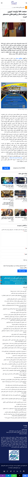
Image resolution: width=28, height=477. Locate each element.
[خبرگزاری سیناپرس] (14, 3)
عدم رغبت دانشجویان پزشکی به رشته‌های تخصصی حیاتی (15, 345)
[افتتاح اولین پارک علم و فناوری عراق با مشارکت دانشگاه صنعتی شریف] (7, 212)
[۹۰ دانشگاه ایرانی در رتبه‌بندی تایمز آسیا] (21, 193)
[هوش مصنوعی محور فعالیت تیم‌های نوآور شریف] (7, 180)
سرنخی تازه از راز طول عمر (21, 404)
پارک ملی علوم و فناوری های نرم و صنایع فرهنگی (18, 431)
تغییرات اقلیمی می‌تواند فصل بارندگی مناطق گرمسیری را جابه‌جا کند (13, 379)
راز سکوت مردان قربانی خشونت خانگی (19, 366)
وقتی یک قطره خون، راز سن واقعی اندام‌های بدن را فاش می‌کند (14, 364)
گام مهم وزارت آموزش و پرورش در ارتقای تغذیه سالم (16, 357)
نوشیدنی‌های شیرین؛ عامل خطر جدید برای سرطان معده (16, 385)
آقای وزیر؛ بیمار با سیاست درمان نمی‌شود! (18, 291)
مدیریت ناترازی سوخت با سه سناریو (19, 355)
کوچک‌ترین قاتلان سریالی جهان (20, 406)
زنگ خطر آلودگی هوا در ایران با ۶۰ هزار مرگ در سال (16, 326)
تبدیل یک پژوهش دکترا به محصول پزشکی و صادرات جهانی (15, 359)
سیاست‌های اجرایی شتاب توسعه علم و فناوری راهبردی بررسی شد (7, 202)
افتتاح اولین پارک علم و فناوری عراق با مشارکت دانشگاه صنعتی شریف (7, 219)
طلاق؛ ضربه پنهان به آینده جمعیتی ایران (18, 334)
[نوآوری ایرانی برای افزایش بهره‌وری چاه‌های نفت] (21, 180)
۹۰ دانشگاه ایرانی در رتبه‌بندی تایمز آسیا (21, 199)
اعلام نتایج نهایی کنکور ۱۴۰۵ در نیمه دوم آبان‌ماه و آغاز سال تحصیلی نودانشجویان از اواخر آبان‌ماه (15, 414)
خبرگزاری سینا (19, 58)
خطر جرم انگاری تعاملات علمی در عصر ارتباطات (16, 7)
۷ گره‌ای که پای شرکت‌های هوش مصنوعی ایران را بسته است (14, 314)
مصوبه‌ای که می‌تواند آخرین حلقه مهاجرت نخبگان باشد (16, 353)
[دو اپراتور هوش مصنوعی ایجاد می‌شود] (21, 212)
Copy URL (6, 168)
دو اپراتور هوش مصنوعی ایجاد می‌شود (21, 218)
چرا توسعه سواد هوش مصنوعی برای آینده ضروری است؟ (15, 417)
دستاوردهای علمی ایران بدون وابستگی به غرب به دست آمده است (13, 389)
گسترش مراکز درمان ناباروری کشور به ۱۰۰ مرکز (17, 362)
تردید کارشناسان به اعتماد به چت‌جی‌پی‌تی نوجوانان (16, 303)
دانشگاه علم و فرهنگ (23, 433)
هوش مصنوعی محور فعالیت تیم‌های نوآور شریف (7, 186)
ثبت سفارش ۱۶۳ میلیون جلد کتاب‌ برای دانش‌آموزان (16, 322)
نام (26, 248)
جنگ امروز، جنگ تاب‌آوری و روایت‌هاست (18, 312)
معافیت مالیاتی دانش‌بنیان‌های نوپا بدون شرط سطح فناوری (14, 328)
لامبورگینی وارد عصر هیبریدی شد (20, 377)
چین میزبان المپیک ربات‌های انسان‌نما (19, 324)
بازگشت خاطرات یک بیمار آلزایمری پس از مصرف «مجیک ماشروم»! (13, 368)
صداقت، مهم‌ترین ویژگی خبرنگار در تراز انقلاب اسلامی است (15, 301)
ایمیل (25, 254)
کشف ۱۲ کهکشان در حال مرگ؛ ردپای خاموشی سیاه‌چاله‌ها (15, 316)
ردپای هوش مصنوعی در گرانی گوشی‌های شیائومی (16, 299)
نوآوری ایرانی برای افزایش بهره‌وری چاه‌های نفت (22, 186)
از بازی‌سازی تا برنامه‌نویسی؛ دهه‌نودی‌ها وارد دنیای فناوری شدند (14, 351)
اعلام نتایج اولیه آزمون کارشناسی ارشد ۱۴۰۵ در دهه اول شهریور (14, 343)
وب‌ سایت (25, 260)
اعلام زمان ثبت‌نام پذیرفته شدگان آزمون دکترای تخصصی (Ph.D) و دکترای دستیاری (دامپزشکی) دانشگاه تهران (13, 319)
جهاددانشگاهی (24, 429)
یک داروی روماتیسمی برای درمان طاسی (18, 293)
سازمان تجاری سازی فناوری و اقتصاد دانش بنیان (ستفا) (16, 432)
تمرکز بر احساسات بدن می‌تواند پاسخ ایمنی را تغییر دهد (15, 387)
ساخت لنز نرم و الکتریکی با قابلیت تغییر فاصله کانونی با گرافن (14, 402)
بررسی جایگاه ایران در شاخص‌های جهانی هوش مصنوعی (15, 412)
